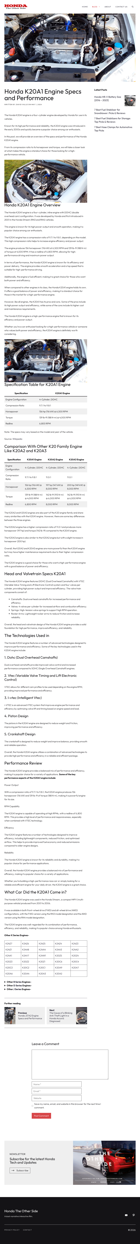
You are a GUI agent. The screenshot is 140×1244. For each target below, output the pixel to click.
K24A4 (42, 949)
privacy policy (12, 1230)
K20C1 (42, 967)
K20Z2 (25, 961)
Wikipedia (17, 438)
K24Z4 (58, 943)
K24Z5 (42, 943)
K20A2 (58, 973)
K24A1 (9, 955)
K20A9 (58, 967)
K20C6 (58, 961)
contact (27, 1230)
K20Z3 (9, 961)
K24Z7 (9, 943)
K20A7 (75, 967)
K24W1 (42, 955)
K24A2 (75, 949)
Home (85, 7)
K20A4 (25, 973)
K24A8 (25, 949)
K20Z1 (42, 961)
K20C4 (75, 961)
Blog (94, 7)
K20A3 (42, 973)
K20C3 (9, 967)
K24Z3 (75, 943)
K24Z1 (9, 949)
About (108, 7)
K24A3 (58, 949)
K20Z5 (58, 955)
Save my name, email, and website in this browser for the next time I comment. (67, 1105)
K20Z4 (75, 955)
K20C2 (25, 967)
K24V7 (25, 955)
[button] (133, 6)
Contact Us (121, 7)
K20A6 (9, 973)
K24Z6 (25, 943)
